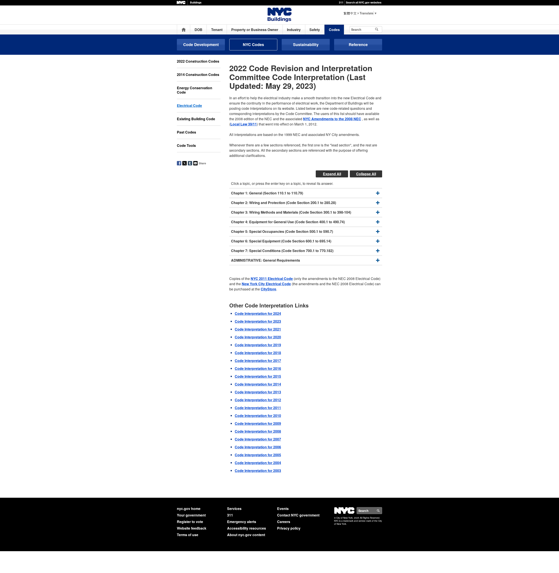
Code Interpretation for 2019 (258, 344)
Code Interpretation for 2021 (258, 329)
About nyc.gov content (246, 534)
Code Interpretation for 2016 (258, 368)
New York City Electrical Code (266, 283)
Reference (358, 44)
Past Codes (186, 132)
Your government (191, 515)
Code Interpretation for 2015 (258, 376)
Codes (334, 29)
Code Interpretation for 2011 (258, 407)
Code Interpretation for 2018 (258, 352)
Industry (294, 29)
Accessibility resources (246, 528)
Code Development (201, 44)
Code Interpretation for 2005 (258, 454)
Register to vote (190, 521)
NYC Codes (253, 44)
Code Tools (186, 145)
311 (341, 2)
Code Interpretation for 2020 (258, 337)
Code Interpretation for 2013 (258, 392)
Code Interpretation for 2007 (258, 439)
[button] (305, 193)
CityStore (268, 289)
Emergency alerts (241, 521)
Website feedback (191, 528)
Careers (283, 521)
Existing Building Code (196, 118)
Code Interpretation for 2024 (258, 313)
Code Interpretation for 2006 (258, 446)
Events (283, 508)
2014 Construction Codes (198, 74)
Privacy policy (288, 528)
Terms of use (187, 534)
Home (183, 29)
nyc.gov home (188, 508)
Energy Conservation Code (194, 90)
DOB (198, 29)
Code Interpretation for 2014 (258, 384)
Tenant (217, 29)
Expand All (332, 173)
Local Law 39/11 (243, 124)
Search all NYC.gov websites (363, 2)
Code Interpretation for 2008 (258, 431)
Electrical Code (189, 105)
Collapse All (366, 173)
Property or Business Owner (254, 29)
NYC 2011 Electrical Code (272, 278)
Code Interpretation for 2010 (258, 415)
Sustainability (306, 44)
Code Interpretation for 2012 (258, 399)
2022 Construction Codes (198, 61)
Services (234, 508)
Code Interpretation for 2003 (258, 470)
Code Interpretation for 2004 (258, 462)
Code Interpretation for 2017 (258, 360)
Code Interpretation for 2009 (258, 423)
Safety (314, 29)
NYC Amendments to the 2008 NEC (332, 118)
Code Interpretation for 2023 (258, 321)
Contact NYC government (298, 515)
